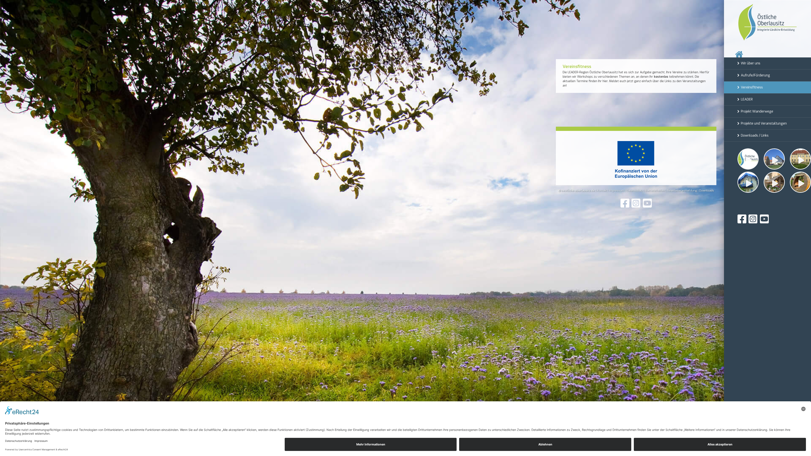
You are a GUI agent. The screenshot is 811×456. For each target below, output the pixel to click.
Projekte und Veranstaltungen (764, 123)
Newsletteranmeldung (682, 190)
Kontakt (602, 190)
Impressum (616, 190)
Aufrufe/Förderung (755, 75)
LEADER (747, 99)
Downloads (706, 190)
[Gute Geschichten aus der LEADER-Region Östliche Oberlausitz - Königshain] (774, 159)
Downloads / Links (755, 135)
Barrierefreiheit (655, 190)
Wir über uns (750, 63)
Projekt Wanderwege (757, 111)
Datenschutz (635, 190)
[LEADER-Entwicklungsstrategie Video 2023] (800, 159)
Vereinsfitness (752, 87)
